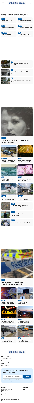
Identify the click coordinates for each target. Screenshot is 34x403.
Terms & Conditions (6, 359)
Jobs (2, 363)
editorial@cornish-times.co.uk (12, 399)
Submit (27, 377)
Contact (3, 360)
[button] (3, 3)
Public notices (5, 365)
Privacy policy (5, 362)
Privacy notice (11, 381)
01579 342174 (10, 397)
